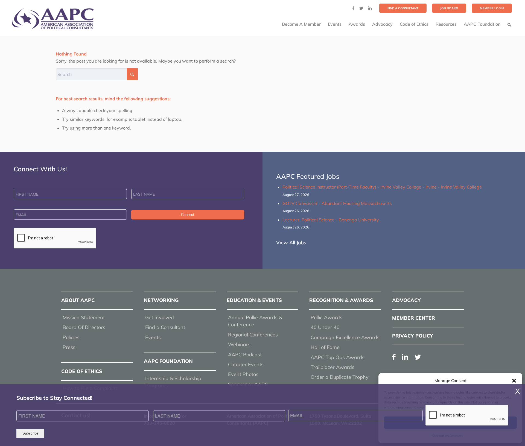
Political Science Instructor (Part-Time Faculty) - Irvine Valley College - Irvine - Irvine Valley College (382, 187)
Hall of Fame (325, 347)
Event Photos (243, 374)
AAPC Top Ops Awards (337, 357)
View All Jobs (291, 242)
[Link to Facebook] (353, 8)
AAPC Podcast (245, 354)
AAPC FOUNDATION (168, 361)
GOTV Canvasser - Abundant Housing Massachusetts (337, 203)
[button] (514, 380)
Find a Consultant (165, 327)
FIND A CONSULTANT (402, 8)
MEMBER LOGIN (492, 8)
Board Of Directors (84, 327)
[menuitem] (403, 8)
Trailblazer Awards (332, 367)
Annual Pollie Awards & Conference (255, 321)
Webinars (239, 344)
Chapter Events (246, 364)
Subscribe (30, 433)
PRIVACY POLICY (412, 336)
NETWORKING (161, 300)
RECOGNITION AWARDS (341, 300)
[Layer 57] (52, 18)
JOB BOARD (449, 8)
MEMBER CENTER (413, 318)
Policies (71, 337)
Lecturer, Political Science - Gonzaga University (330, 219)
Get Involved (159, 317)
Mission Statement (84, 317)
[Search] (509, 24)
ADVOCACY (406, 300)
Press (69, 347)
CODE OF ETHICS (81, 371)
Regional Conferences (253, 334)
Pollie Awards (326, 317)
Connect (187, 215)
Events (153, 337)
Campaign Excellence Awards (345, 337)
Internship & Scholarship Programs (173, 382)
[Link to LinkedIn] (370, 8)
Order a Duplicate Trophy (340, 377)
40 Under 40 (325, 327)
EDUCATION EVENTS (254, 300)
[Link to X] (361, 8)
